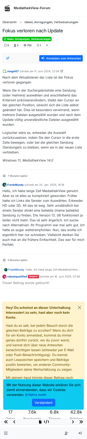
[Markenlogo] (7, 8)
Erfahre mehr (36, 395)
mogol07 (13, 71)
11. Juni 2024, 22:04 (46, 71)
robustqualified (17, 276)
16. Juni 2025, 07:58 (67, 276)
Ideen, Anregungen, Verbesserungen (28, 38)
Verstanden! (44, 403)
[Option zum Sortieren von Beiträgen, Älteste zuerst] (8, 58)
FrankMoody (15, 184)
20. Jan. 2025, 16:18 (51, 184)
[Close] (79, 307)
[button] (6, 433)
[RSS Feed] (47, 45)
